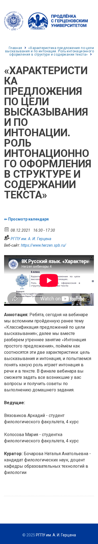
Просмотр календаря (28, 219)
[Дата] (7, 229)
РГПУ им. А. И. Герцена (31, 239)
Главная (15, 48)
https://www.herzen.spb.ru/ (43, 245)
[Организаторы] (7, 237)
